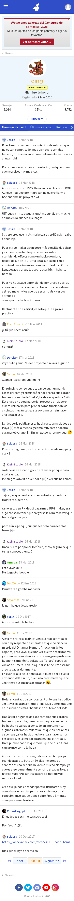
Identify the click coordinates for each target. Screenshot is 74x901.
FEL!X (10, 616)
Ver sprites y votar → (37, 41)
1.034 (7, 109)
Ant (20, 861)
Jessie (11, 140)
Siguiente (51, 861)
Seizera (12, 183)
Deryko (12, 208)
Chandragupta (17, 811)
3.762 (68, 109)
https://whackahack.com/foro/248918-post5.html (36, 842)
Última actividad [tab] (41, 127)
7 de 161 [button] (35, 861)
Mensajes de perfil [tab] (14, 127)
